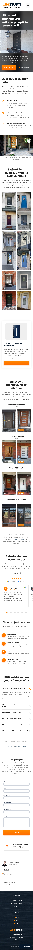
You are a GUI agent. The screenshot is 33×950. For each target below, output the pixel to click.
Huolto (17, 920)
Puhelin (6, 788)
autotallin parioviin (20, 746)
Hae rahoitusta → (16, 852)
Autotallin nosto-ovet (16, 900)
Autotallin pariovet (16, 903)
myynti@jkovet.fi (16, 940)
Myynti (17, 923)
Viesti (5, 816)
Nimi (5, 781)
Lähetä (16, 833)
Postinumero (7, 802)
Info (17, 917)
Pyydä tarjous (8, 67)
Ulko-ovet (16, 906)
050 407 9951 (25, 67)
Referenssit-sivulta (19, 539)
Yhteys (16, 912)
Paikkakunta (7, 809)
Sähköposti (7, 795)
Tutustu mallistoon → (16, 363)
